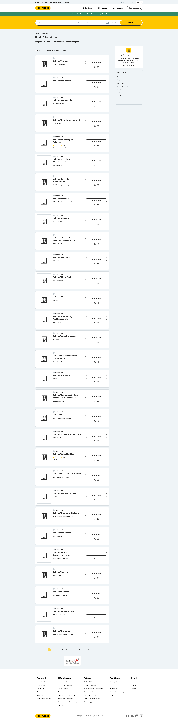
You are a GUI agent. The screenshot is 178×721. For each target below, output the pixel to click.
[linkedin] (136, 716)
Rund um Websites (90, 685)
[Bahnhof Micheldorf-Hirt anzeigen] (44, 300)
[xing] (141, 716)
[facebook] (127, 716)
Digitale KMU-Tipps (90, 695)
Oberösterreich (122, 99)
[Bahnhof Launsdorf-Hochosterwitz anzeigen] (44, 182)
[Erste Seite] (44, 649)
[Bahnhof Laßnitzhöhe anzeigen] (44, 103)
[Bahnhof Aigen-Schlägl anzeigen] (44, 615)
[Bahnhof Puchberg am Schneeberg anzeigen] (44, 143)
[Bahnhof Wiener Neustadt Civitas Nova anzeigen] (44, 359)
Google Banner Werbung (66, 695)
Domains (61, 705)
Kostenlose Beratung (65, 682)
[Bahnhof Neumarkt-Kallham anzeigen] (44, 516)
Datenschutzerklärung (117, 692)
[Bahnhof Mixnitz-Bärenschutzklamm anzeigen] (44, 556)
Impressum (113, 688)
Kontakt (133, 688)
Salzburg (120, 89)
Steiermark (120, 83)
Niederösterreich (122, 86)
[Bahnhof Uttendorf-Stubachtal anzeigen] (44, 438)
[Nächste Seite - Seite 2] (99, 649)
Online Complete (63, 688)
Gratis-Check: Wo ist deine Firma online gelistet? (89, 14)
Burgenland (120, 80)
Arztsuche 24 (41, 695)
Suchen (131, 23)
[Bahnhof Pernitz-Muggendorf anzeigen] (44, 123)
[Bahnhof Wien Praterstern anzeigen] (44, 339)
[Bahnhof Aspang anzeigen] (44, 64)
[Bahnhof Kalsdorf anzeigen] (44, 595)
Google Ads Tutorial (90, 692)
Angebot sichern (129, 65)
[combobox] (53, 23)
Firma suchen (41, 685)
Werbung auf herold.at (44, 698)
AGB (111, 685)
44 (95, 649)
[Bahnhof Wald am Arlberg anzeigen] (44, 497)
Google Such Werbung (65, 692)
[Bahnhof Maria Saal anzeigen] (44, 280)
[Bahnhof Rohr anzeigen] (44, 418)
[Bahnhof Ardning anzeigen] (44, 575)
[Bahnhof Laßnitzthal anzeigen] (44, 536)
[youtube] (132, 716)
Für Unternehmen (134, 8)
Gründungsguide (89, 702)
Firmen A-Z (40, 688)
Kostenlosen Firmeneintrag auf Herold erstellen (52, 2)
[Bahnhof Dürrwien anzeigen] (44, 379)
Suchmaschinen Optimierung (67, 702)
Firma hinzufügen (42, 682)
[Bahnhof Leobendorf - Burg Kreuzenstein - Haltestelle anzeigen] (44, 398)
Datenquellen (114, 682)
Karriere (122, 2)
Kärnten (119, 102)
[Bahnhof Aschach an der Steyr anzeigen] (44, 477)
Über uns (130, 2)
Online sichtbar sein (90, 682)
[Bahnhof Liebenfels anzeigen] (44, 261)
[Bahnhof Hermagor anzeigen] (44, 634)
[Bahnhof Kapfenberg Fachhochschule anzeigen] (44, 320)
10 (88, 649)
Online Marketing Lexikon (92, 698)
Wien (118, 77)
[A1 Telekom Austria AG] (72, 661)
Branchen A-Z (41, 692)
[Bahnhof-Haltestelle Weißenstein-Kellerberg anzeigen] (44, 241)
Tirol (118, 92)
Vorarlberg (120, 96)
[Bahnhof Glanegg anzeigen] (44, 221)
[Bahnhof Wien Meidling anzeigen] (44, 457)
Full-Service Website (65, 685)
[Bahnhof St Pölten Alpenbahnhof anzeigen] (44, 162)
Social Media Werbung (65, 698)
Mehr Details (96, 62)
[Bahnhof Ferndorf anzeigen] (44, 202)
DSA (111, 695)
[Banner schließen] (142, 14)
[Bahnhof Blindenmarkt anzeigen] (44, 84)
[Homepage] (43, 8)
